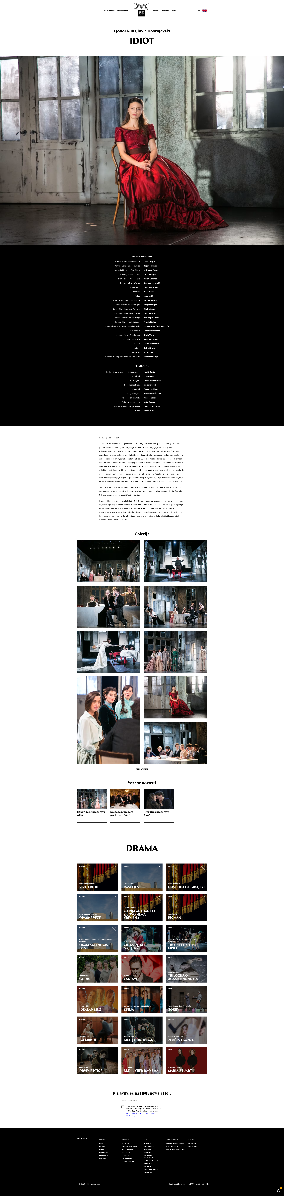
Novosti (102, 1158)
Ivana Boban (149, 327)
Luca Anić (148, 296)
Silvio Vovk (149, 335)
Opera (156, 11)
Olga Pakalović (151, 288)
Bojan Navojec (150, 266)
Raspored (109, 11)
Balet (175, 11)
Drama (165, 11)
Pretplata (125, 1152)
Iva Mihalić (149, 292)
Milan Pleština (150, 301)
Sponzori (148, 1173)
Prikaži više (142, 769)
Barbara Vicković (152, 283)
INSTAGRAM (192, 1147)
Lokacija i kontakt (129, 1149)
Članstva (125, 1155)
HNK (145, 1139)
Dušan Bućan (150, 314)
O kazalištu (149, 1147)
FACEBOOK (192, 1144)
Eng (200, 11)
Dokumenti (148, 1144)
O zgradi (147, 1152)
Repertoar (122, 11)
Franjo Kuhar (150, 322)
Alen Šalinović (150, 279)
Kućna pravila (127, 1158)
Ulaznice (125, 1144)
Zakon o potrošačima (175, 1149)
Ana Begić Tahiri (151, 318)
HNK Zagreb (82, 1139)
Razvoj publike (127, 1161)
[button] (278, 1190)
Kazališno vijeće (151, 1170)
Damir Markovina (152, 331)
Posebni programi (129, 1147)
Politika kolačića (174, 1147)
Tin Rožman (149, 309)
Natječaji (147, 1167)
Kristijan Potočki (152, 340)
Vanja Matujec (150, 305)
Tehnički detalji (151, 1161)
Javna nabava (149, 1164)
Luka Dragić (149, 262)
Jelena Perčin (163, 327)
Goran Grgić (150, 275)
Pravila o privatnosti (175, 1144)
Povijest (147, 1149)
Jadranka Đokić (151, 270)
